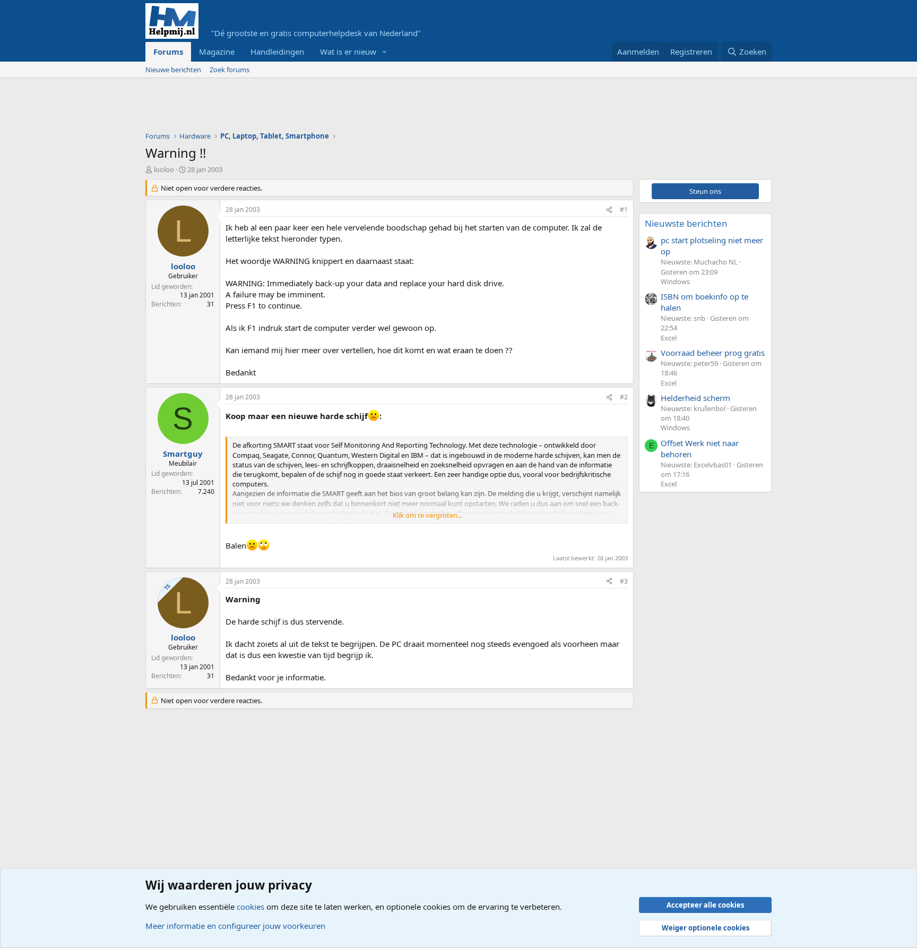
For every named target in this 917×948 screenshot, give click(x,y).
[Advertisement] (338, 107)
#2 (624, 397)
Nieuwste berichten (686, 223)
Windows (675, 281)
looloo (164, 169)
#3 (624, 581)
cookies (250, 906)
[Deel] (609, 210)
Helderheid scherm (695, 397)
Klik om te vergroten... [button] (427, 515)
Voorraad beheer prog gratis (713, 352)
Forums (168, 51)
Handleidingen (277, 51)
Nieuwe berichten (173, 69)
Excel (669, 338)
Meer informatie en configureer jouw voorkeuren (235, 925)
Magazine (217, 51)
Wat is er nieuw (348, 51)
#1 (624, 209)
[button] (384, 52)
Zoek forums (229, 69)
